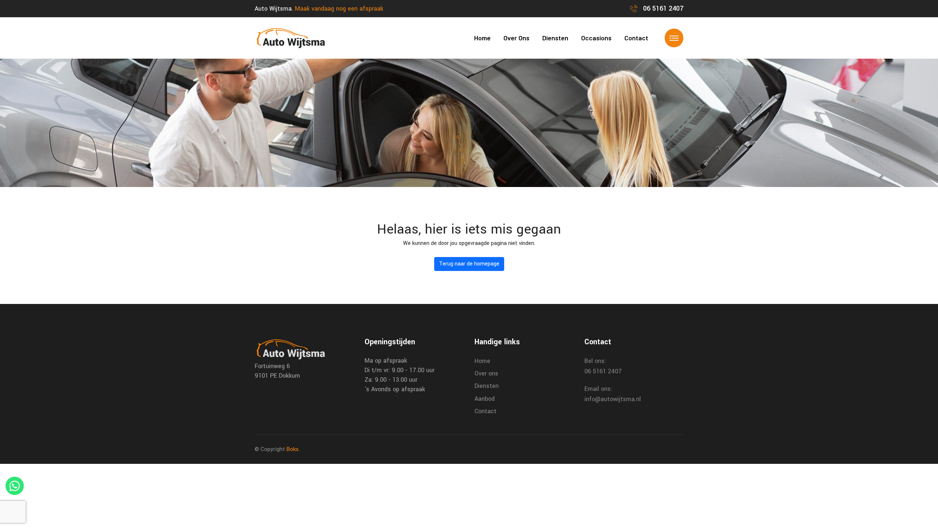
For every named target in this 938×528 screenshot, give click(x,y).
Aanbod (484, 399)
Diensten (555, 38)
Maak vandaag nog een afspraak (339, 8)
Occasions (596, 38)
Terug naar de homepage (469, 264)
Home (482, 38)
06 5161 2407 (662, 8)
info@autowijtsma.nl (612, 399)
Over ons (516, 38)
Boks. (293, 449)
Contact (636, 38)
